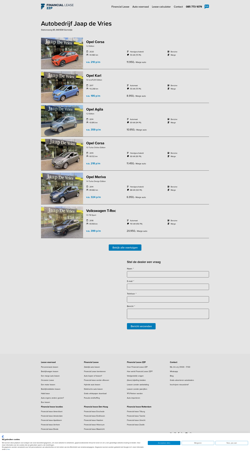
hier (8, 449)
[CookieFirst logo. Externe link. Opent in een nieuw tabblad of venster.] (3, 436)
